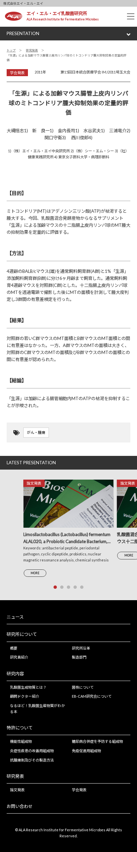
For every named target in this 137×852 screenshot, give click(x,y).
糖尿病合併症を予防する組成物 (97, 741)
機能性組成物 (21, 741)
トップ (11, 50)
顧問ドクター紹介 (24, 696)
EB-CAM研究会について (92, 696)
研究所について (22, 634)
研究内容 (15, 673)
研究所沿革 (81, 648)
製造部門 (79, 657)
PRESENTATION (23, 33)
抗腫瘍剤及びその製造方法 (32, 760)
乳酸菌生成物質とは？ (28, 687)
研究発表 (32, 50)
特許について (20, 727)
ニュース (15, 617)
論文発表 (17, 790)
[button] (55, 587)
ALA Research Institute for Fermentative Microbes (63, 19)
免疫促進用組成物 (86, 750)
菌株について (83, 687)
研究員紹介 (19, 657)
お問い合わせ (20, 806)
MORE (35, 573)
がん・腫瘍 (36, 432)
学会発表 (79, 790)
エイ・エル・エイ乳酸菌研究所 (57, 13)
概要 (13, 648)
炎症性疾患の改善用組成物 (32, 750)
